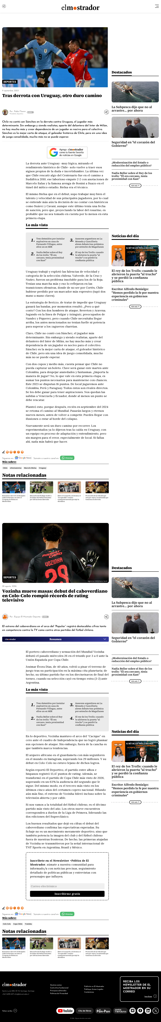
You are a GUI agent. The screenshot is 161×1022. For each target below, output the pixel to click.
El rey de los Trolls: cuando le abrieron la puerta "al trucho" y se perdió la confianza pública (89, 256)
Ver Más (30, 112)
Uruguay (42, 468)
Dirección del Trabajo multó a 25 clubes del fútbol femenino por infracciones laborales (40, 497)
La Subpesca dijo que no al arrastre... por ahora (132, 108)
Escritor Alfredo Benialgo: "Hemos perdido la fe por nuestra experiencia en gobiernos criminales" (135, 294)
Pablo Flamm (20, 111)
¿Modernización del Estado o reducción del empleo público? (132, 164)
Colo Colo (7, 924)
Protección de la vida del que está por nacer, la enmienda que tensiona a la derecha (97, 497)
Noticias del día (125, 235)
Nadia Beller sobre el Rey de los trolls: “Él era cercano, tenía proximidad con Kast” (50, 256)
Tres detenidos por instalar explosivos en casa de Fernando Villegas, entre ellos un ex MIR (50, 242)
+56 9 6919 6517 (8, 994)
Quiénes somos (56, 984)
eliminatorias (15, 468)
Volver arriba (7, 1010)
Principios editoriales (58, 990)
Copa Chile (17, 924)
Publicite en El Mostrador (94, 986)
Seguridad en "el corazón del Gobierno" (133, 144)
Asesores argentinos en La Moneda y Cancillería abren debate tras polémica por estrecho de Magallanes (89, 242)
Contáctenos (89, 992)
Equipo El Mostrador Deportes (27, 616)
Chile (5, 468)
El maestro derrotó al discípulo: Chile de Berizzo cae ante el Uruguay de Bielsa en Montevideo (13, 498)
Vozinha (28, 924)
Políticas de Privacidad (59, 993)
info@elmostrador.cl (21, 994)
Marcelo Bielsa (30, 468)
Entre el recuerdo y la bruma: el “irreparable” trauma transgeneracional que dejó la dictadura (69, 498)
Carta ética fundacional (59, 987)
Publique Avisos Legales (93, 989)
